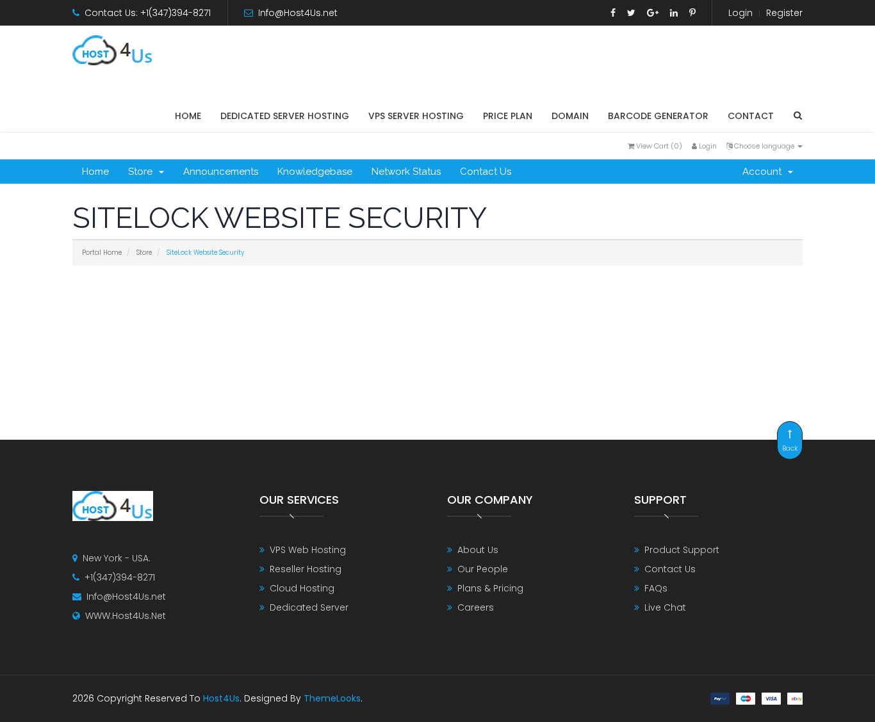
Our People (482, 569)
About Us (477, 549)
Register (784, 12)
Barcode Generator (658, 115)
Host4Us (221, 698)
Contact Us (485, 171)
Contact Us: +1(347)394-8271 (148, 12)
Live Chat (665, 607)
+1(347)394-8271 (120, 577)
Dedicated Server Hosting (284, 115)
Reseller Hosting (305, 569)
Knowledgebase (314, 171)
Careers (475, 607)
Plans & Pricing (490, 588)
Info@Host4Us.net (298, 12)
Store (143, 171)
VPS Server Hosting (416, 115)
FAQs (655, 588)
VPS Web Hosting (308, 549)
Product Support (681, 549)
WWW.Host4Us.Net (125, 615)
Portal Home (102, 252)
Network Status (406, 171)
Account (764, 171)
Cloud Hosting (302, 588)
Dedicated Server (309, 607)
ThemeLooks (332, 698)
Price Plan (507, 115)
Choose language (764, 146)
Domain (570, 115)
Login (740, 12)
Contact (751, 115)
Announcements (220, 171)
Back (790, 448)
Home (188, 115)
